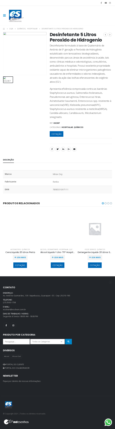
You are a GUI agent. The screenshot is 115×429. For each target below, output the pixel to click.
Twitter (57, 149)
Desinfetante (52, 249)
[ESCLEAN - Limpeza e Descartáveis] (16, 15)
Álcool (43, 249)
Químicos (78, 127)
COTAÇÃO (57, 134)
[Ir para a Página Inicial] (4, 28)
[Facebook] (101, 3)
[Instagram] (110, 3)
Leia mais (21, 257)
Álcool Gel (16, 356)
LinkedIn (63, 149)
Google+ (68, 149)
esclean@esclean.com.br (14, 309)
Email (74, 149)
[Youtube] (106, 3)
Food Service (90, 249)
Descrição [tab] (8, 159)
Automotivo (15, 249)
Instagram (13, 325)
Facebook (52, 149)
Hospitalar (67, 127)
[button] (103, 203)
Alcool (6, 356)
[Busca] (68, 341)
